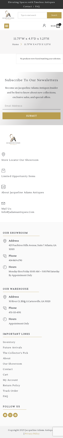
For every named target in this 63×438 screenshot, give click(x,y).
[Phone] (5, 256)
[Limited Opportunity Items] (3, 170)
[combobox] (32, 15)
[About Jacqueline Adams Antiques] (3, 187)
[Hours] (5, 267)
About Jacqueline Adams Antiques (22, 192)
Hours (13, 267)
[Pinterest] (15, 415)
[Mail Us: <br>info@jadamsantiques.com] (3, 203)
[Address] (5, 241)
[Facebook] (5, 415)
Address (14, 240)
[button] (6, 26)
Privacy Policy (32, 433)
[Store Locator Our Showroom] (3, 154)
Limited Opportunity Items (18, 176)
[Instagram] (10, 415)
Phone (13, 255)
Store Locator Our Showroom (20, 160)
